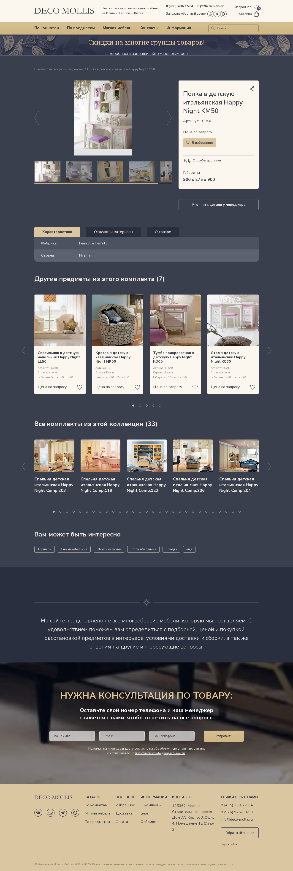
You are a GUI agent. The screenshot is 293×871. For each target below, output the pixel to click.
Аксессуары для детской (66, 69)
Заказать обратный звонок (186, 13)
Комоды (171, 549)
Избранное (125, 805)
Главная (39, 69)
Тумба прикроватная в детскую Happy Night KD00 (173, 357)
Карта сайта (229, 845)
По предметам (81, 28)
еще (189, 549)
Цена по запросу (197, 132)
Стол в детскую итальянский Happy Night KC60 (228, 357)
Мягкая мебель (117, 28)
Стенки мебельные (74, 549)
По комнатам (46, 28)
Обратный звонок (239, 833)
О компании (151, 805)
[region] (103, 171)
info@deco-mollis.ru (237, 819)
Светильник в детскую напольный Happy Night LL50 (59, 357)
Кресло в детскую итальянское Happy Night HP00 (112, 357)
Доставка (124, 813)
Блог (145, 813)
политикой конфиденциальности (160, 753)
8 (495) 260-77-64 (179, 6)
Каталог (92, 797)
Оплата (122, 822)
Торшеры (45, 549)
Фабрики (148, 822)
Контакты (148, 28)
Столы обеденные (143, 549)
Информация (178, 28)
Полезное (125, 797)
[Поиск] (213, 28)
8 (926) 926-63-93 (210, 6)
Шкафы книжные (109, 549)
